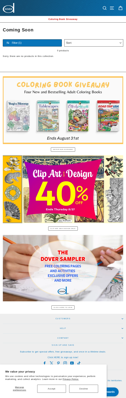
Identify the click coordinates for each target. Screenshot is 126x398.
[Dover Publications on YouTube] (72, 363)
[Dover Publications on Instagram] (65, 363)
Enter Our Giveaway (63, 149)
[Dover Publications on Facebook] (44, 363)
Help (63, 328)
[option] (63, 19)
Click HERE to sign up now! (63, 357)
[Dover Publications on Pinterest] (58, 363)
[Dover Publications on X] (51, 363)
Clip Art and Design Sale (62, 228)
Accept (51, 388)
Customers (63, 319)
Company (63, 338)
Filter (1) (16, 42)
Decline (83, 388)
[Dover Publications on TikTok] (79, 363)
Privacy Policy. (71, 379)
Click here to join (63, 307)
